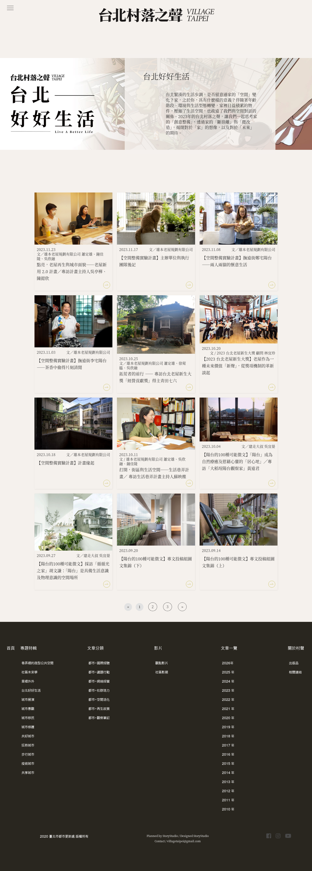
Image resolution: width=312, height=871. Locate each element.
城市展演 (27, 699)
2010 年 (228, 809)
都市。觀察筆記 (99, 718)
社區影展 (161, 672)
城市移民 (27, 718)
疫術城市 (27, 763)
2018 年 (228, 736)
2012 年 (228, 791)
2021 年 (228, 708)
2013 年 (228, 782)
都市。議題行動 (99, 672)
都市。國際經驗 (99, 663)
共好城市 (27, 736)
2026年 (227, 663)
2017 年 (228, 745)
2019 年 (228, 727)
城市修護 (27, 727)
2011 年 (228, 800)
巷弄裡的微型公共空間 (37, 663)
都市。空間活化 (99, 699)
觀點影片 (161, 663)
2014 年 (228, 772)
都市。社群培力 (99, 690)
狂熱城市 (27, 745)
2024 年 (228, 681)
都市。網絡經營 (99, 681)
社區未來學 (29, 672)
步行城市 (27, 754)
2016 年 (228, 754)
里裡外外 (27, 681)
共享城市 (27, 772)
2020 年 (228, 718)
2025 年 (228, 672)
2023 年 (228, 690)
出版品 (294, 663)
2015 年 (228, 763)
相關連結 (295, 672)
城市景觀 (27, 708)
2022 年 (228, 699)
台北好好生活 (31, 690)
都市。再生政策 (99, 708)
